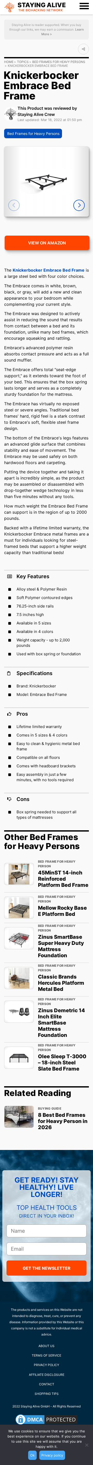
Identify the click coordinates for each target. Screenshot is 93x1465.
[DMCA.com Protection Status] (46, 1419)
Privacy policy (52, 1455)
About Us (46, 1346)
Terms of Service (46, 1355)
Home (8, 62)
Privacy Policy (46, 1365)
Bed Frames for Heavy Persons (58, 62)
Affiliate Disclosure (46, 1375)
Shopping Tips (47, 1394)
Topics (23, 62)
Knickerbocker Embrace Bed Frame (48, 270)
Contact (46, 1384)
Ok (32, 1455)
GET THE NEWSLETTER (47, 1268)
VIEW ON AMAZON (47, 242)
